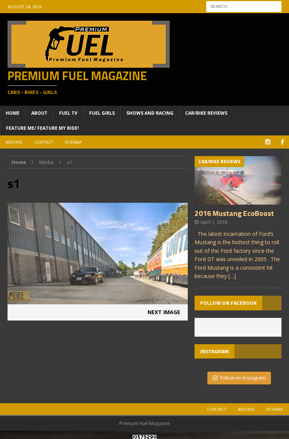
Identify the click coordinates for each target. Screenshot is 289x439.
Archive (14, 142)
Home (13, 113)
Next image (164, 312)
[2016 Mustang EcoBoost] (238, 200)
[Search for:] (243, 5)
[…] (232, 276)
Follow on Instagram (243, 377)
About (39, 113)
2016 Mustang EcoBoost (234, 213)
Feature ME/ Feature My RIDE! (42, 128)
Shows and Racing (149, 113)
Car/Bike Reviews (206, 113)
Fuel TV (68, 113)
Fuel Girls (102, 113)
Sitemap (73, 142)
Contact (43, 142)
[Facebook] (282, 142)
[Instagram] (267, 142)
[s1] (98, 300)
